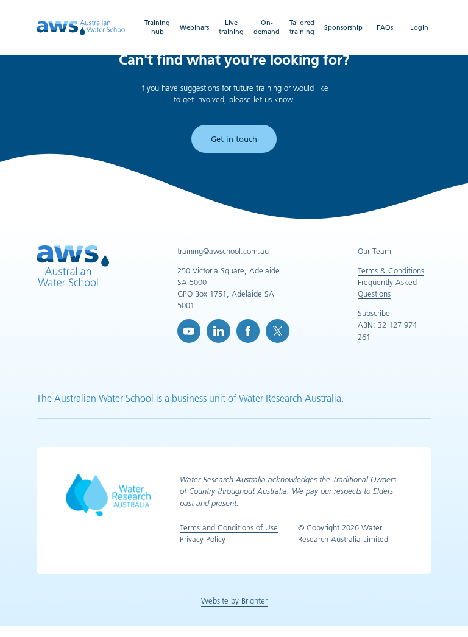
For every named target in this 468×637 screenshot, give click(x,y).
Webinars (194, 27)
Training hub (157, 27)
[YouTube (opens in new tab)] (188, 330)
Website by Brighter (234, 600)
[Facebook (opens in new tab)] (248, 330)
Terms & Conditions (391, 270)
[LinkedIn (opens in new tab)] (218, 330)
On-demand (267, 27)
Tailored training (301, 27)
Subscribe (374, 313)
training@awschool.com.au (223, 251)
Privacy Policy (202, 539)
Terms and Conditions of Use (229, 527)
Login (419, 27)
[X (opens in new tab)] (277, 330)
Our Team (374, 251)
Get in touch (234, 139)
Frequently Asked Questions (387, 287)
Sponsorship (343, 27)
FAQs (385, 27)
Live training (231, 27)
